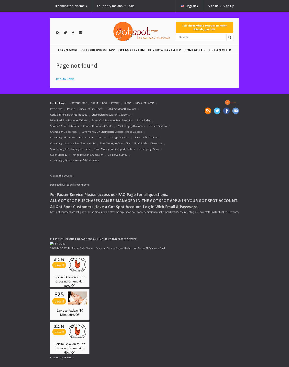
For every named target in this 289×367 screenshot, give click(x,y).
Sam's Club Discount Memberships (112, 120)
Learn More (68, 50)
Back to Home (65, 79)
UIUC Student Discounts (122, 109)
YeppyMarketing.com (77, 184)
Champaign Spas (149, 149)
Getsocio (69, 357)
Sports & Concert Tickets (64, 126)
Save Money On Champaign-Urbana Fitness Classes (112, 131)
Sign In (213, 6)
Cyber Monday (58, 154)
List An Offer (220, 50)
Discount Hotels (144, 103)
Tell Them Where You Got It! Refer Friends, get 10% (204, 27)
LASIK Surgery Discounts (131, 126)
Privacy (115, 103)
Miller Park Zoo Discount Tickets (68, 120)
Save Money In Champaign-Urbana (70, 149)
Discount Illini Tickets (91, 109)
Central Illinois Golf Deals (97, 126)
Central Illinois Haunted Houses (68, 114)
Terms (127, 103)
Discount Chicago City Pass (113, 137)
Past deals (56, 109)
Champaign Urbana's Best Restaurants (72, 143)
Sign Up (228, 6)
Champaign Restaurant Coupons (111, 114)
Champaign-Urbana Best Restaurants (72, 137)
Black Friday (143, 120)
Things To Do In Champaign (87, 154)
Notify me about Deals (118, 6)
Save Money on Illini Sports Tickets (115, 149)
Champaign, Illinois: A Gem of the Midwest (74, 160)
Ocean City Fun (131, 50)
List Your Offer (78, 103)
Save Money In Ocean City (115, 143)
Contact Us (194, 50)
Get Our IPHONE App (98, 50)
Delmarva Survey (117, 154)
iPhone (71, 109)
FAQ (104, 103)
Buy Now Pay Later (164, 50)
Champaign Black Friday (63, 131)
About (94, 103)
